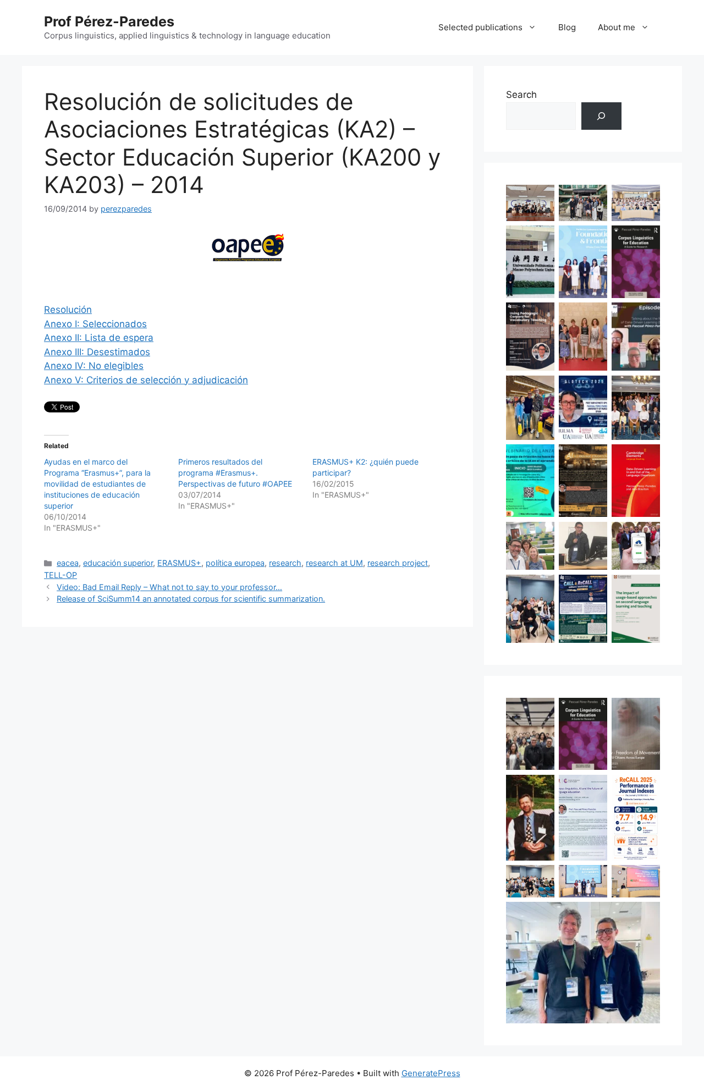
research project (397, 562)
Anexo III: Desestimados (97, 351)
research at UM (334, 562)
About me (616, 27)
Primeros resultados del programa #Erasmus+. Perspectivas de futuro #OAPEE (235, 472)
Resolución (68, 309)
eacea (68, 562)
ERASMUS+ (179, 562)
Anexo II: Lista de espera (98, 337)
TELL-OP (60, 575)
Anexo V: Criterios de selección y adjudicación (146, 379)
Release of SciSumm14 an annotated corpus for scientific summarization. (191, 598)
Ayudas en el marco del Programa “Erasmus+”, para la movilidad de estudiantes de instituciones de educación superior (97, 483)
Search (521, 94)
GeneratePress (431, 1073)
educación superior (118, 562)
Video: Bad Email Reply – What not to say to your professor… (169, 587)
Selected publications (480, 27)
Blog (567, 27)
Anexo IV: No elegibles (94, 365)
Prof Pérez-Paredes (109, 21)
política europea (235, 562)
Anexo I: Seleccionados (95, 323)
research (285, 562)
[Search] (601, 116)
